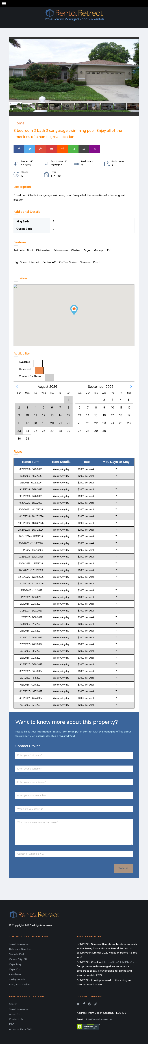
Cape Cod (15, 969)
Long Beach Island (20, 984)
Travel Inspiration (19, 944)
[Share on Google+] (40, 149)
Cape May (15, 964)
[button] (17, 386)
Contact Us (16, 1019)
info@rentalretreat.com (100, 1019)
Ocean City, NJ (18, 959)
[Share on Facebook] (19, 149)
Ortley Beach (17, 979)
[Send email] (73, 149)
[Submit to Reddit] (62, 149)
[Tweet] (29, 149)
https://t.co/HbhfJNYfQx (119, 962)
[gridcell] (27, 431)
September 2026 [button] (101, 386)
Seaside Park (17, 954)
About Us (15, 1014)
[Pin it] (51, 149)
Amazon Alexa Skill (20, 1029)
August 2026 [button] (47, 386)
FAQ (11, 1024)
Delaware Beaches (20, 949)
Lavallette (15, 974)
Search (13, 1004)
